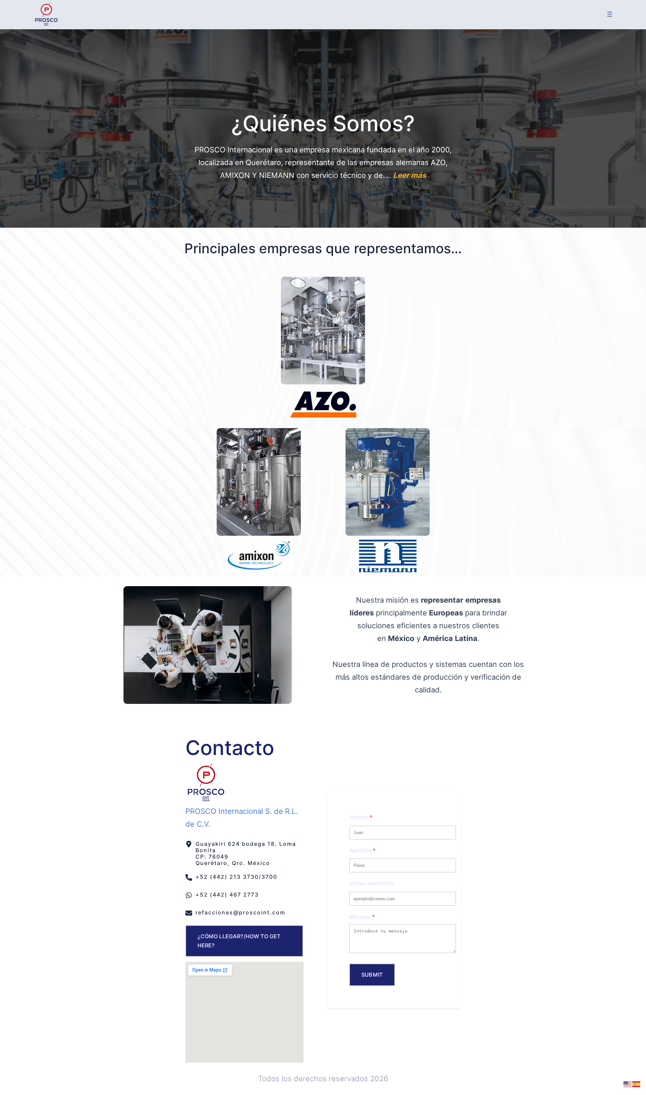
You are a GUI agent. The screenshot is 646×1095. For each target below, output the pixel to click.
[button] (244, 941)
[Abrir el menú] (610, 14)
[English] (627, 1083)
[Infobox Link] (244, 852)
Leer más (409, 175)
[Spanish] (636, 1083)
